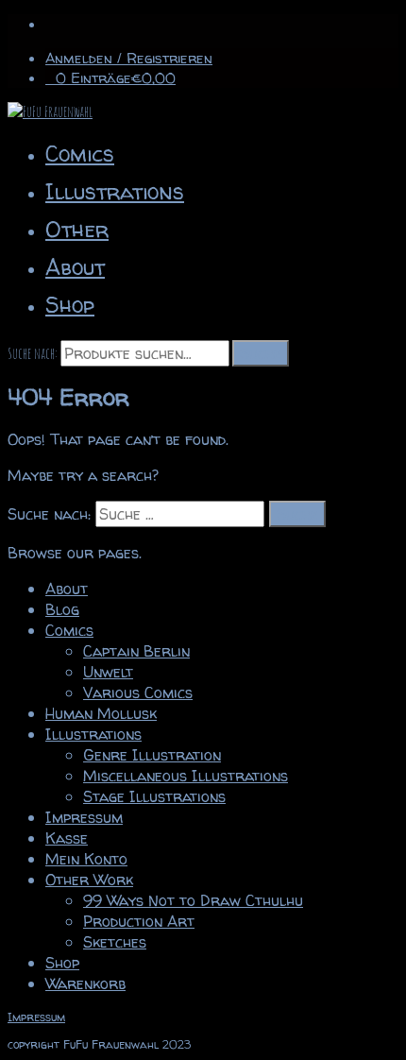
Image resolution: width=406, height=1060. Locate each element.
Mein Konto (86, 858)
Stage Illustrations (154, 796)
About (75, 267)
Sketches (114, 942)
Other (77, 229)
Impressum (84, 817)
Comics (79, 153)
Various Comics (138, 692)
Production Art (139, 921)
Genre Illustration (152, 754)
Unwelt (108, 671)
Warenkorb (85, 983)
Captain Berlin (136, 651)
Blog (62, 609)
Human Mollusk (101, 713)
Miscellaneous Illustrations (185, 775)
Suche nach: (33, 353)
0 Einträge (116, 78)
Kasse (66, 838)
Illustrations (114, 191)
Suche (260, 353)
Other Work (89, 879)
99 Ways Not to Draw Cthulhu (193, 900)
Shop (69, 304)
